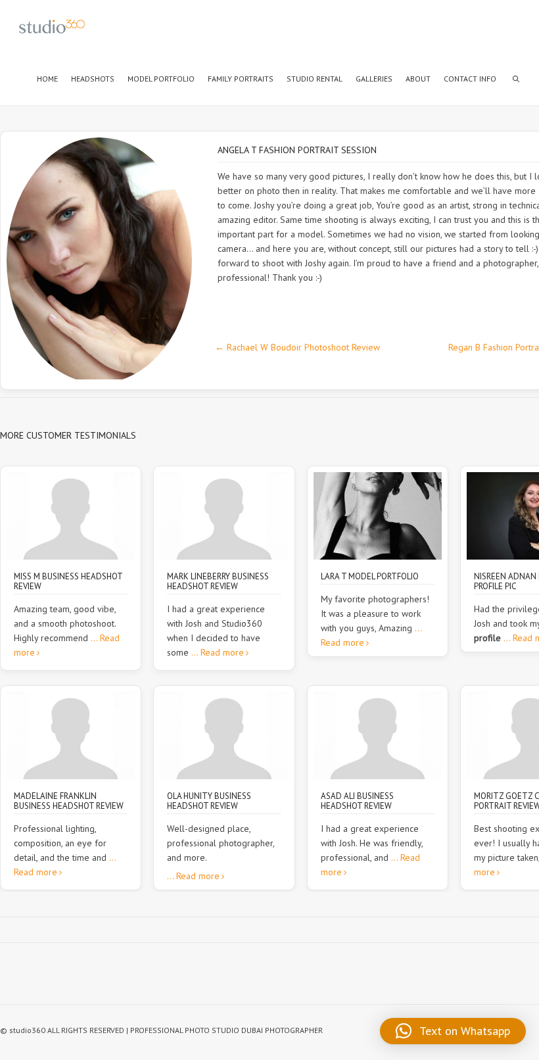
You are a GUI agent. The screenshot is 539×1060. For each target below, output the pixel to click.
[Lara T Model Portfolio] (378, 516)
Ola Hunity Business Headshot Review (209, 800)
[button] (453, 1031)
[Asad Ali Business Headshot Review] (378, 735)
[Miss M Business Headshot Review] (71, 516)
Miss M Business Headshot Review (68, 581)
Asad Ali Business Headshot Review (357, 800)
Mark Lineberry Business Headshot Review (218, 581)
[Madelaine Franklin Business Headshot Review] (71, 735)
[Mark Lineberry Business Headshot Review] (224, 516)
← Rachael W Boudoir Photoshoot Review (297, 347)
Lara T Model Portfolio (370, 576)
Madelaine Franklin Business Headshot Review (69, 800)
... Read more (217, 652)
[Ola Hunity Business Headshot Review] (224, 735)
